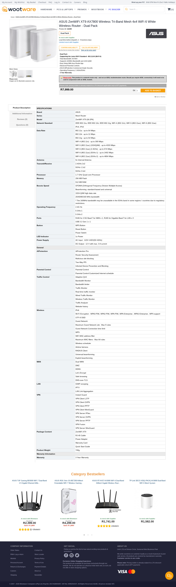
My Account (7, 2)
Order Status (14, 550)
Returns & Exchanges (18, 567)
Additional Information (22, 114)
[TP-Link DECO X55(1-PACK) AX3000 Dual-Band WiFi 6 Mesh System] (147, 501)
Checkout (42, 2)
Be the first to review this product (69, 50)
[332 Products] (156, 33)
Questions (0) (22, 125)
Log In (57, 2)
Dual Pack (65, 33)
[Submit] (127, 9)
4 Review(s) (36, 529)
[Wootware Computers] (19, 9)
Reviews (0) (22, 119)
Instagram (71, 555)
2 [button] (88, 535)
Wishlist (13, 558)
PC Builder (114, 9)
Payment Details (40, 567)
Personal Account (16, 563)
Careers (77, 2)
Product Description (22, 108)
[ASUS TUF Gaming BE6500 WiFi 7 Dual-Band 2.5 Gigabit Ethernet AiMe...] (29, 501)
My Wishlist (19, 2)
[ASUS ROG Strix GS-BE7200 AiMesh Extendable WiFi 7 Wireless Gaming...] (68, 501)
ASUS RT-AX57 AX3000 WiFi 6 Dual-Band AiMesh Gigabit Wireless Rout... (108, 482)
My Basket (31, 2)
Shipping (13, 575)
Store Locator (39, 554)
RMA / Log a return (16, 554)
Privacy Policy (39, 558)
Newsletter (38, 575)
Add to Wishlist (160, 97)
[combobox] (144, 9)
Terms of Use (39, 563)
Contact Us (67, 2)
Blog (85, 2)
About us (38, 571)
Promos (82, 9)
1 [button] (84, 535)
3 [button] (92, 535)
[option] (29, 505)
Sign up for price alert (88, 50)
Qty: (134, 90)
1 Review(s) (115, 526)
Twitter (77, 555)
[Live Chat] (169, 576)
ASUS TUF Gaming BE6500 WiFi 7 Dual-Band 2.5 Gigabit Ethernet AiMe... (29, 482)
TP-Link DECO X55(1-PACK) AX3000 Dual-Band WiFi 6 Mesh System (147, 482)
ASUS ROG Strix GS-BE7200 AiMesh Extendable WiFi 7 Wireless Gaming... (69, 482)
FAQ (50, 2)
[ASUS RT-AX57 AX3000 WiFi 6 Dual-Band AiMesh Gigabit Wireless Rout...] (108, 501)
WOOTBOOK (97, 9)
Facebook (66, 555)
